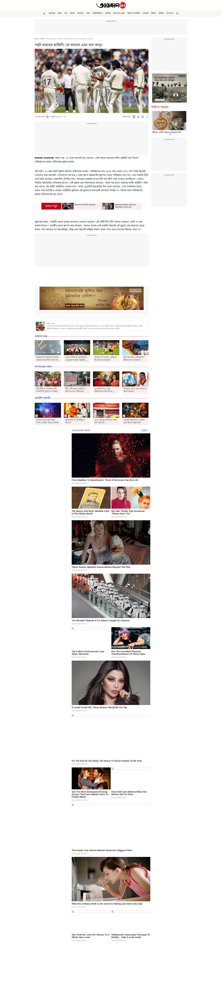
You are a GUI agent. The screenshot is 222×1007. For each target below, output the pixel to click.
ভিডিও (153, 13)
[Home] (111, 5)
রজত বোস (41, 116)
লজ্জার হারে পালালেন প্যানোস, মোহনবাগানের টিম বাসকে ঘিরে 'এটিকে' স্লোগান (47, 360)
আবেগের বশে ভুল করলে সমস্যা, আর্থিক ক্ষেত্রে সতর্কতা (47, 421)
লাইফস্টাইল (97, 13)
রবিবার (161, 13)
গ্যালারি (145, 13)
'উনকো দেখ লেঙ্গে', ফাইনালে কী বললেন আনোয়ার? (105, 359)
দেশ (65, 13)
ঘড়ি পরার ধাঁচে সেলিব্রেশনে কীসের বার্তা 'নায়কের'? (133, 359)
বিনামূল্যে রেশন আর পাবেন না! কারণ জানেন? (134, 390)
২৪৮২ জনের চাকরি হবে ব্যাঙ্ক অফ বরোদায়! (105, 421)
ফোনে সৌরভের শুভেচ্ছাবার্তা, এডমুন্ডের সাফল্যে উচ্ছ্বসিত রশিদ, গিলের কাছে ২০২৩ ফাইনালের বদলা (76, 361)
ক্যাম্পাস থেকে (119, 13)
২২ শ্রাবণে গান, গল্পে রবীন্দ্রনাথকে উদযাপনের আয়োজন (103, 391)
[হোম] (44, 13)
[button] (102, 13)
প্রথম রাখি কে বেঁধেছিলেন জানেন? (75, 421)
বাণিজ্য (108, 13)
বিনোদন (80, 13)
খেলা (88, 13)
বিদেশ (72, 13)
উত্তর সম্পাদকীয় (134, 13)
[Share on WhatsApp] (143, 117)
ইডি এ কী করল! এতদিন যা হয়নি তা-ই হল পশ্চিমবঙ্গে (75, 390)
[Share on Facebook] (133, 117)
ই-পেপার (169, 13)
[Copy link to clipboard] (147, 117)
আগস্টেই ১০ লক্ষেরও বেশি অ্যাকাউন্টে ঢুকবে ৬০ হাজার (46, 390)
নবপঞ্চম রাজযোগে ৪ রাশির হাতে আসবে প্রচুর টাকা (134, 421)
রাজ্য (60, 13)
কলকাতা (52, 13)
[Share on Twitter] (138, 117)
